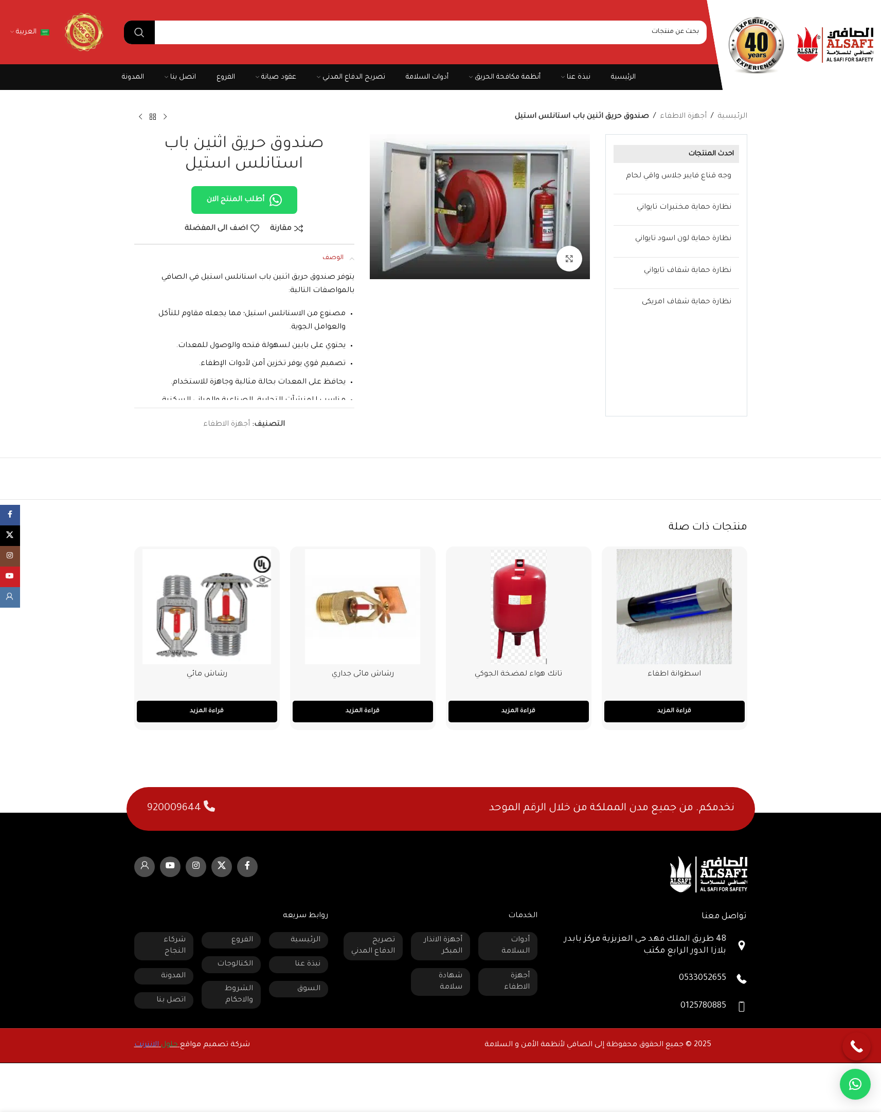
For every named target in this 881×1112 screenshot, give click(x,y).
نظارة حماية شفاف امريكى (686, 302)
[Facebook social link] (247, 866)
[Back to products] (153, 117)
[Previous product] (165, 117)
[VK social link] (144, 866)
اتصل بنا (171, 1000)
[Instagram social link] (196, 866)
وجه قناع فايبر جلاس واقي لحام (678, 176)
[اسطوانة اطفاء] (674, 606)
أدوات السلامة (515, 946)
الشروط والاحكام (239, 995)
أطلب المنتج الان (235, 200)
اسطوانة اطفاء (674, 674)
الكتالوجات (235, 964)
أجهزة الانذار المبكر (443, 946)
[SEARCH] (139, 32)
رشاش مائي (207, 674)
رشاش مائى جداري (363, 674)
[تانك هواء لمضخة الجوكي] (518, 606)
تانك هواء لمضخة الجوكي (518, 674)
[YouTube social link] (170, 866)
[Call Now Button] (856, 1046)
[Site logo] (835, 46)
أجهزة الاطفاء (683, 117)
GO (82, 32)
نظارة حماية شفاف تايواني (687, 271)
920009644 (175, 808)
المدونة (173, 976)
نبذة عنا (307, 964)
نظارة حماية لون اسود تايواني (683, 239)
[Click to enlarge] (569, 258)
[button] (855, 1084)
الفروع (242, 940)
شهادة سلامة (450, 982)
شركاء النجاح (175, 946)
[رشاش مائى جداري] (363, 606)
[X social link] (221, 866)
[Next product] (140, 117)
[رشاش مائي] (207, 606)
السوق (308, 989)
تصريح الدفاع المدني (373, 946)
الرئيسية (732, 117)
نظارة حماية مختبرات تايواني (684, 208)
